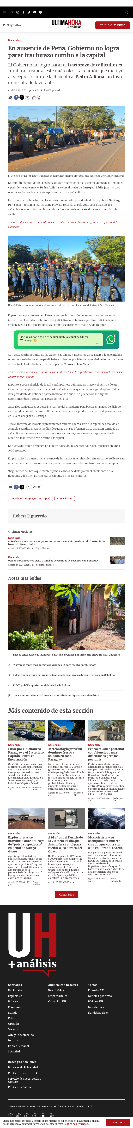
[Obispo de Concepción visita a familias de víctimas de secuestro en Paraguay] (117, 560)
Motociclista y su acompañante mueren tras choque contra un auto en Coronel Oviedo (105, 843)
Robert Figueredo (30, 516)
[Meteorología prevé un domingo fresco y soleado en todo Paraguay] (66, 730)
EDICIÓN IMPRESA (113, 25)
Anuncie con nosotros (63, 984)
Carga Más (66, 894)
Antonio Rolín (37, 788)
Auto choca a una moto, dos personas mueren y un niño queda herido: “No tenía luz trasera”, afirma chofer (56, 543)
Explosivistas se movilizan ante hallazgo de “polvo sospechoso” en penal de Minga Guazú (26, 844)
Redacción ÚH (78, 794)
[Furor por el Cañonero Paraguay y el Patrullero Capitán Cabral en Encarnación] (26, 730)
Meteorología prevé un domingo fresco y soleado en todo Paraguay (65, 754)
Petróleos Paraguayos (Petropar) (30, 498)
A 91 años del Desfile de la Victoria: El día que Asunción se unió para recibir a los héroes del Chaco (65, 844)
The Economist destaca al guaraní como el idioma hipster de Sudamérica (56, 695)
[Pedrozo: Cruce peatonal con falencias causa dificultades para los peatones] (106, 730)
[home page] (66, 25)
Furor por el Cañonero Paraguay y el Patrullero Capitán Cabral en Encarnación (26, 754)
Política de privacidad (76, 1124)
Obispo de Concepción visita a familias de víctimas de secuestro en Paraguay (53, 560)
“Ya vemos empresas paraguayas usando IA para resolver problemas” (54, 665)
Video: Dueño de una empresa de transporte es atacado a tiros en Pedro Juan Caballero (64, 675)
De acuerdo (118, 1122)
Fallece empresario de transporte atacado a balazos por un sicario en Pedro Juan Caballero (66, 654)
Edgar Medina (42, 548)
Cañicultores (64, 498)
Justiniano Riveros (45, 565)
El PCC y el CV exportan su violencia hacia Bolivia (41, 685)
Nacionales (14, 40)
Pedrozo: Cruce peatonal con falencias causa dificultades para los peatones (106, 754)
